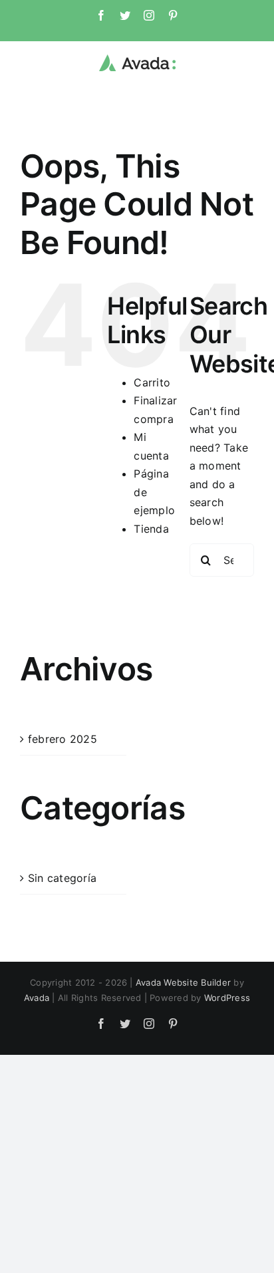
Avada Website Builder (183, 982)
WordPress (227, 997)
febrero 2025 (62, 739)
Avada (36, 997)
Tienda (151, 528)
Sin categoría (62, 878)
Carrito (152, 382)
